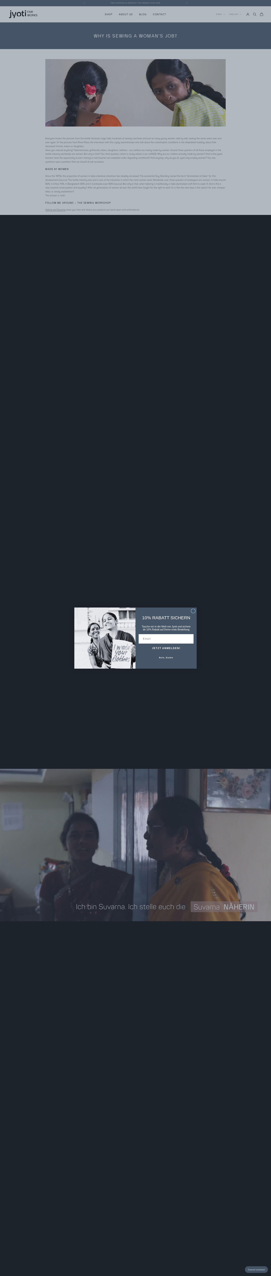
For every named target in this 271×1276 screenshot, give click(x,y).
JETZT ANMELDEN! (166, 648)
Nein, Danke (166, 658)
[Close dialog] (193, 611)
